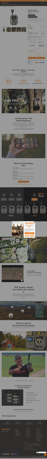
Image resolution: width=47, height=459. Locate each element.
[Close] (34, 222)
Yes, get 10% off (29, 233)
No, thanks (29, 235)
